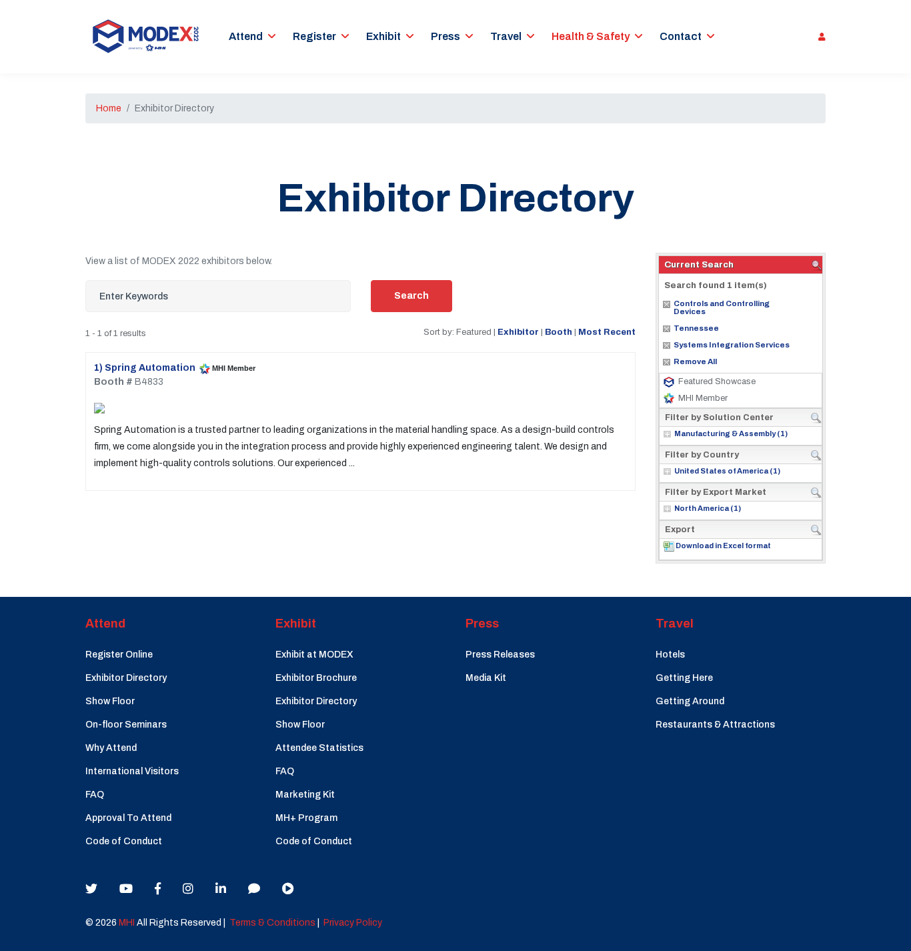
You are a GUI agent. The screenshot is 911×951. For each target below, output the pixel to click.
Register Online (119, 655)
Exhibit (383, 36)
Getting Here (684, 678)
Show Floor (110, 701)
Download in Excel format (723, 546)
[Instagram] (188, 889)
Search (411, 296)
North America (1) (707, 508)
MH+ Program (306, 818)
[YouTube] (126, 889)
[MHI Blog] (254, 889)
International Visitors (132, 771)
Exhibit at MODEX (314, 655)
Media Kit (486, 678)
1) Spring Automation (144, 368)
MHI (127, 923)
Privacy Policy (352, 923)
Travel (506, 36)
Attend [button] (246, 36)
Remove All (695, 361)
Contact (681, 36)
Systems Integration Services (732, 345)
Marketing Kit (305, 795)
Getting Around (690, 701)
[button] (819, 37)
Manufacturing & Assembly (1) (731, 433)
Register (314, 36)
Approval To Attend (128, 818)
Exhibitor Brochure (316, 678)
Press (445, 36)
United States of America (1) (727, 471)
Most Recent (607, 332)
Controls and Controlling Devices (722, 307)
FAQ (94, 795)
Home (108, 108)
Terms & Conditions (272, 923)
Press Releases (500, 655)
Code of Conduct (123, 841)
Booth (558, 332)
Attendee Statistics (319, 748)
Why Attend (111, 748)
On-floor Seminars (126, 725)
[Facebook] (158, 889)
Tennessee (696, 328)
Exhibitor (518, 332)
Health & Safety (591, 36)
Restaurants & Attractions (715, 725)
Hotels (670, 655)
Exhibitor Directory (126, 678)
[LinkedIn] (220, 889)
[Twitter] (91, 889)
